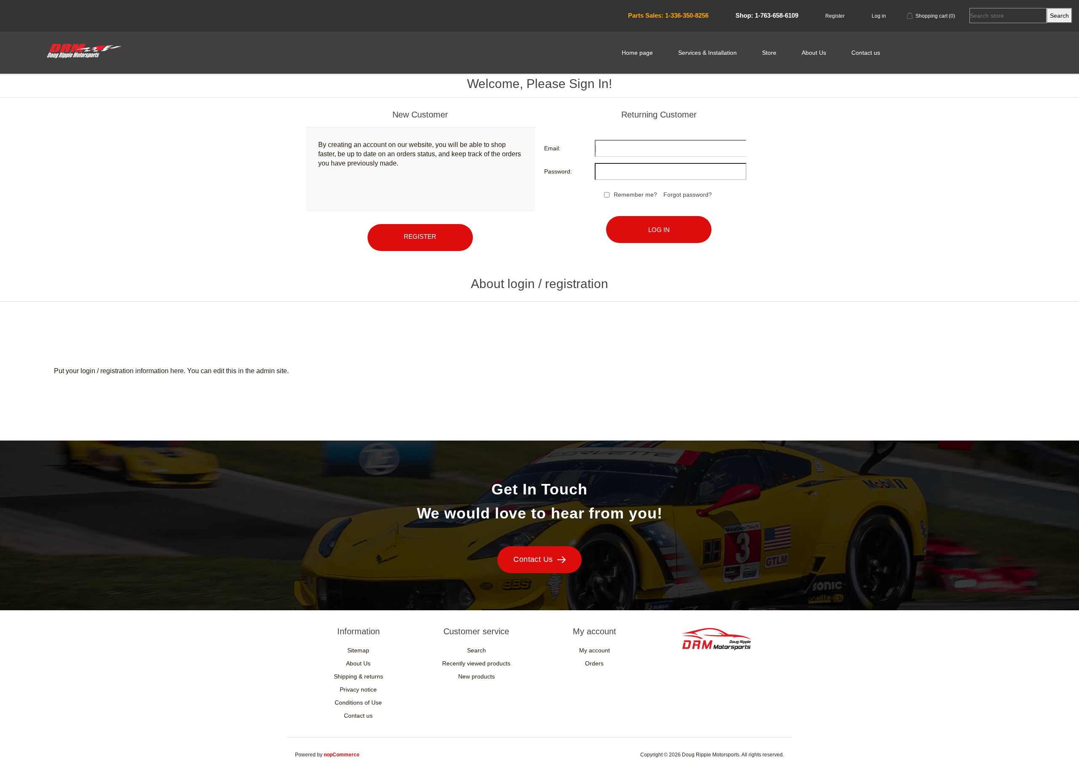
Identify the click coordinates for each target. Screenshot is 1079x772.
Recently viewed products (476, 663)
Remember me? (635, 194)
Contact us (865, 52)
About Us (814, 52)
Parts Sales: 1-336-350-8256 (668, 15)
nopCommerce (342, 755)
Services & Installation (707, 52)
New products (476, 676)
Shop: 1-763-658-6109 (766, 15)
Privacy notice (358, 689)
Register (835, 16)
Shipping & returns (358, 676)
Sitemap (358, 650)
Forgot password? (687, 194)
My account (594, 650)
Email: (552, 148)
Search (476, 650)
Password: (558, 171)
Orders (594, 663)
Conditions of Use (358, 702)
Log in (879, 16)
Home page (637, 52)
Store (769, 52)
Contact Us (533, 559)
